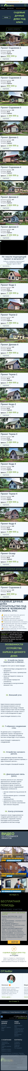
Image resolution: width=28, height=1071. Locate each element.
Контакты (18, 1040)
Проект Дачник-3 (9, 227)
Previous (1, 585)
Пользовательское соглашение (9, 1053)
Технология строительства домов (5, 1043)
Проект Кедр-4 (8, 524)
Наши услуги (17, 1022)
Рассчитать (6, 266)
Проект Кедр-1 (8, 285)
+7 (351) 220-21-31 (20, 1016)
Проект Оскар (8, 553)
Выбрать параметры (14, 29)
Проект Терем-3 (9, 434)
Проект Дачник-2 (9, 197)
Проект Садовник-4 (11, 167)
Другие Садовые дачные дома (14, 569)
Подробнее (6, 59)
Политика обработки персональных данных (12, 1054)
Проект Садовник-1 (11, 48)
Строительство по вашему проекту (19, 1029)
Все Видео (13, 895)
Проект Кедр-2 (8, 404)
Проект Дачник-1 (9, 137)
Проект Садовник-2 (11, 78)
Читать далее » (6, 997)
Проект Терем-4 (9, 494)
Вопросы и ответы (6, 1051)
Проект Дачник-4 (9, 345)
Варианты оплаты (6, 1049)
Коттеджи (3, 1025)
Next (26, 586)
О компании (6, 1040)
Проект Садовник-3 (11, 107)
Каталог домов (4, 1022)
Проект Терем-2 (9, 315)
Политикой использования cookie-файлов (12, 1063)
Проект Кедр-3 (8, 464)
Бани (2, 1030)
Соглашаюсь (14, 1067)
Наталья (5, 985)
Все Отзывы (13, 1001)
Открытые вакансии (17, 1045)
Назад (6, 17)
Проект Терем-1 (9, 374)
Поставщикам (18, 1048)
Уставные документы (17, 1042)
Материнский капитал (17, 1035)
